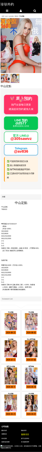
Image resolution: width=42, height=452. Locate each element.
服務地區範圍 (5, 442)
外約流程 (4, 438)
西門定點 (31, 366)
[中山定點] (11, 321)
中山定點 (10, 312)
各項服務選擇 (25, 442)
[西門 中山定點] (11, 375)
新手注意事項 (25, 438)
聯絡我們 (23, 430)
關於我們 (4, 430)
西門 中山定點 (11, 366)
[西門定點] (31, 375)
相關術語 (4, 434)
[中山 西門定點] (31, 348)
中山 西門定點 (31, 339)
